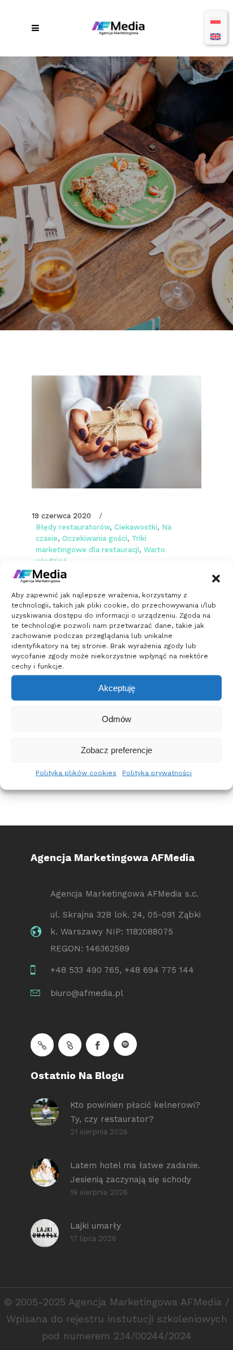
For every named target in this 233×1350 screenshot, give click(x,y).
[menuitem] (215, 19)
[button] (216, 578)
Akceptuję (116, 687)
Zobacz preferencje (116, 749)
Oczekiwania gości (94, 538)
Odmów (116, 718)
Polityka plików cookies (76, 773)
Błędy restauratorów (73, 527)
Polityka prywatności (157, 773)
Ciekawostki (135, 527)
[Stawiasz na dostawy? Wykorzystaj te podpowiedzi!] (116, 431)
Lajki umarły (95, 1226)
